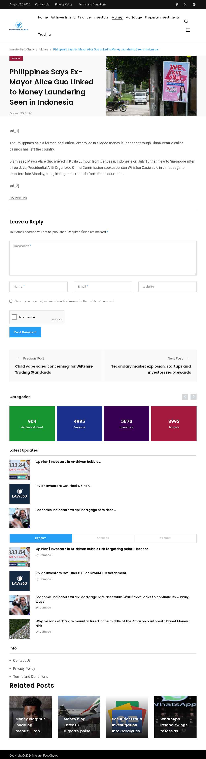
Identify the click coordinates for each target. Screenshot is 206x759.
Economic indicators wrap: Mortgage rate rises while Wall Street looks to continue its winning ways (112, 599)
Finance (84, 17)
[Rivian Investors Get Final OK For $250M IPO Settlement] (19, 494)
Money (117, 17)
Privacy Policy (63, 4)
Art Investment (63, 17)
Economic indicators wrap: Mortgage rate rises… (76, 510)
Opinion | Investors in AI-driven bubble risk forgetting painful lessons (92, 549)
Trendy (165, 538)
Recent (40, 538)
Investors (101, 17)
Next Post (175, 358)
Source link (18, 198)
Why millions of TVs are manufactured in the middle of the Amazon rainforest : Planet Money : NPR (113, 623)
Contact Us (42, 4)
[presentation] (185, 397)
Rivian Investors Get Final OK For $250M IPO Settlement (81, 573)
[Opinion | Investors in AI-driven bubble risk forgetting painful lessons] (19, 470)
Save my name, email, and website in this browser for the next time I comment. (65, 301)
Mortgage (134, 17)
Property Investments (162, 17)
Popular (103, 538)
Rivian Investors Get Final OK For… (63, 485)
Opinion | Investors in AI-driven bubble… (68, 461)
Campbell (46, 555)
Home (43, 17)
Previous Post (33, 358)
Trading (44, 34)
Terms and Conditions (92, 4)
